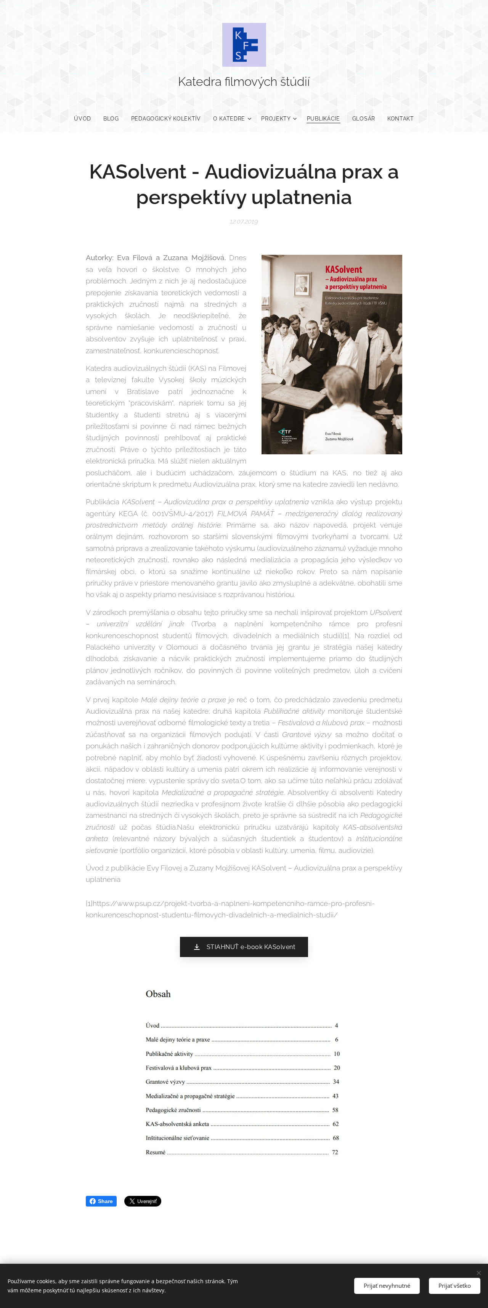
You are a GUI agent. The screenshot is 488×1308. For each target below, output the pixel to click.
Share (105, 1201)
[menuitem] (85, 118)
